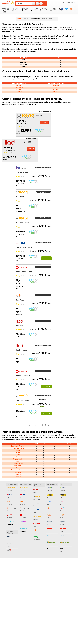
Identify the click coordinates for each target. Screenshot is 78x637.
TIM (56, 87)
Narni (18, 461)
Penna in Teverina (18, 448)
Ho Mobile (19, 90)
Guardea (18, 455)
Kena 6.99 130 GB (22, 223)
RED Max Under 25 (23, 376)
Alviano (17, 457)
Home (19, 19)
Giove (18, 450)
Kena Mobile (19, 87)
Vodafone (56, 90)
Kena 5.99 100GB (22, 400)
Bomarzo (18, 472)
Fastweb (19, 85)
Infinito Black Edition (24, 272)
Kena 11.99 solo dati (24, 197)
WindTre (56, 85)
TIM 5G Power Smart (24, 247)
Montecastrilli (17, 459)
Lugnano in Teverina (17, 446)
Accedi (66, 2)
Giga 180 (27, 142)
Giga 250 (19, 325)
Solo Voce (20, 300)
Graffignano (18, 474)
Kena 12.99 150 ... (37, 116)
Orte (17, 468)
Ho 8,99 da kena (22, 172)
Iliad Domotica (21, 350)
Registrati (72, 2)
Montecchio (18, 476)
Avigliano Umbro (17, 463)
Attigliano (18, 453)
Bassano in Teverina (17, 470)
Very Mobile (19, 92)
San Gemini (17, 466)
